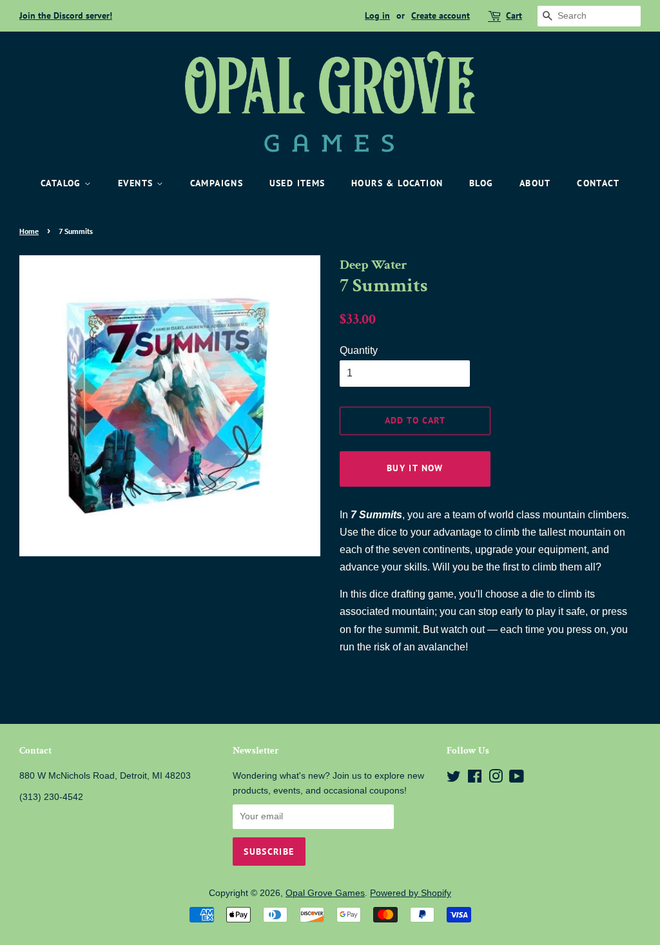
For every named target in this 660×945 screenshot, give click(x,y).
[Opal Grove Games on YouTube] (516, 779)
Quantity (359, 350)
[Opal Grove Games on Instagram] (496, 779)
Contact (598, 183)
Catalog (62, 183)
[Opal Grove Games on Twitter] (454, 779)
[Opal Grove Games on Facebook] (474, 779)
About (535, 183)
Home (29, 231)
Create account (440, 15)
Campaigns (217, 183)
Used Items (297, 183)
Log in (377, 15)
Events (137, 183)
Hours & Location (397, 183)
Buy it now (415, 468)
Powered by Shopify (410, 893)
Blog (481, 183)
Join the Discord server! (65, 15)
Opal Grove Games (325, 893)
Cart (514, 15)
